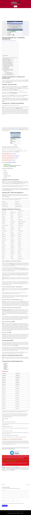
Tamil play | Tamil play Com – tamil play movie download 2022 (10, 57)
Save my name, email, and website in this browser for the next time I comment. (13, 503)
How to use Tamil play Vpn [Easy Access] (8, 69)
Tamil (5, 71)
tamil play (5, 170)
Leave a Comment (4, 40)
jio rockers (14, 153)
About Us (8, 511)
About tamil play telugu (6, 67)
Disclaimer (22, 511)
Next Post (28, 484)
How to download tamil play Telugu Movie (8, 64)
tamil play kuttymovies (5, 206)
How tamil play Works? (6, 68)
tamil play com (6, 172)
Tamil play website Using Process (7, 60)
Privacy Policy (18, 511)
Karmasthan (21, 513)
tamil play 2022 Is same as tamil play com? (8, 65)
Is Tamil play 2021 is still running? (9, 73)
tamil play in (5, 177)
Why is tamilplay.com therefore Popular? (7, 63)
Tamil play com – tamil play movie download (8, 59)
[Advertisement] (15, 14)
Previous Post (3, 484)
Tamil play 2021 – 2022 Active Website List (8, 62)
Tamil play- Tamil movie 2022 (6, 58)
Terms (15, 511)
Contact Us (11, 511)
